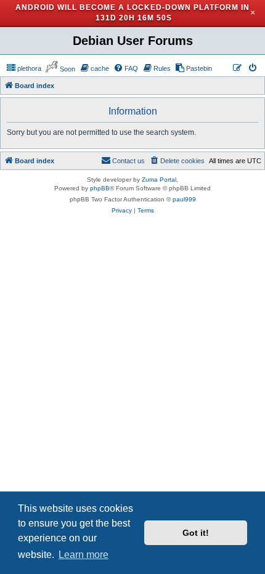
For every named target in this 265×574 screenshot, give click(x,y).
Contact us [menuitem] (128, 160)
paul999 (184, 199)
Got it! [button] (195, 533)
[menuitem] (23, 68)
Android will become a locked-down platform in (132, 7)
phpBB (100, 188)
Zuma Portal (159, 179)
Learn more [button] (83, 554)
